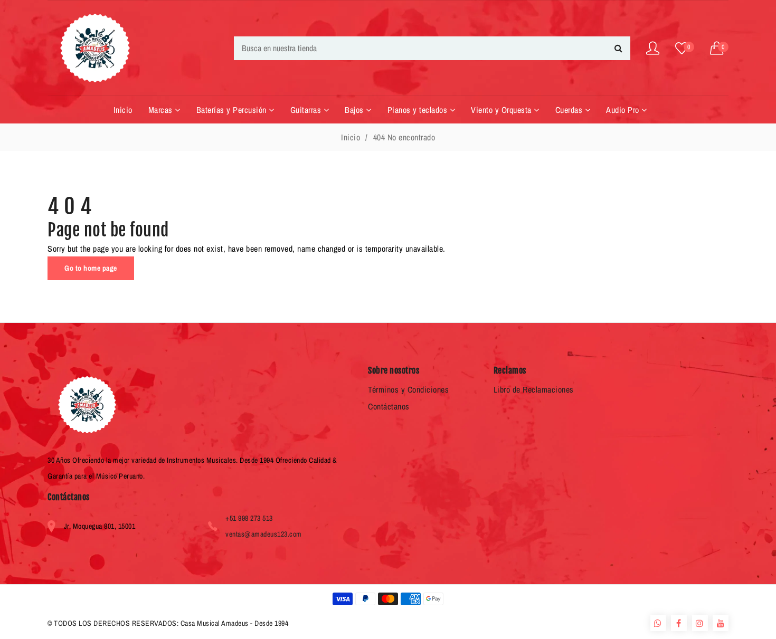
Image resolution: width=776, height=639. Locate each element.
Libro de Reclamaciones (534, 389)
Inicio (350, 137)
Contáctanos (389, 406)
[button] (719, 48)
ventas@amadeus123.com (263, 534)
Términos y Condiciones (408, 389)
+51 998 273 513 (249, 518)
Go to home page (90, 268)
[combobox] (432, 48)
